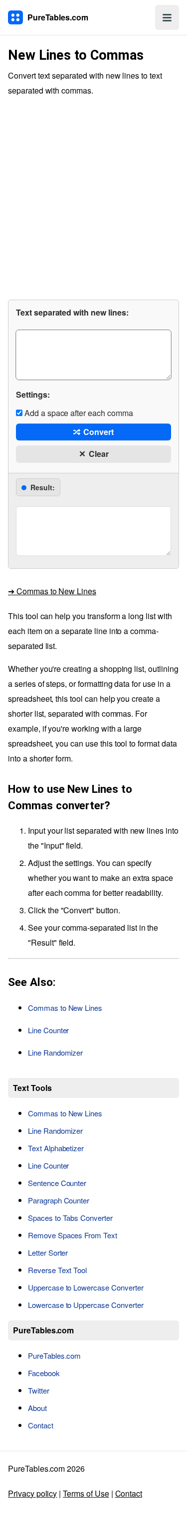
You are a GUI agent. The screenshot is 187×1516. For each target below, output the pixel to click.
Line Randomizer (55, 1052)
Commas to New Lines (65, 1007)
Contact (40, 1425)
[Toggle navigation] (167, 17)
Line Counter (48, 1030)
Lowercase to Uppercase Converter (85, 1304)
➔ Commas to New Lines (52, 591)
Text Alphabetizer (56, 1148)
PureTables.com (54, 1355)
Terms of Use (86, 1493)
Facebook (44, 1373)
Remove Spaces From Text (72, 1235)
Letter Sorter (48, 1252)
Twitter (38, 1390)
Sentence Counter (57, 1183)
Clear (98, 453)
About (37, 1408)
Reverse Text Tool (57, 1270)
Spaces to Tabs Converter (70, 1217)
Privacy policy (32, 1493)
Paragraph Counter (58, 1200)
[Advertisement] (93, 196)
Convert (97, 431)
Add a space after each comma (77, 413)
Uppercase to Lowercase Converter (85, 1287)
